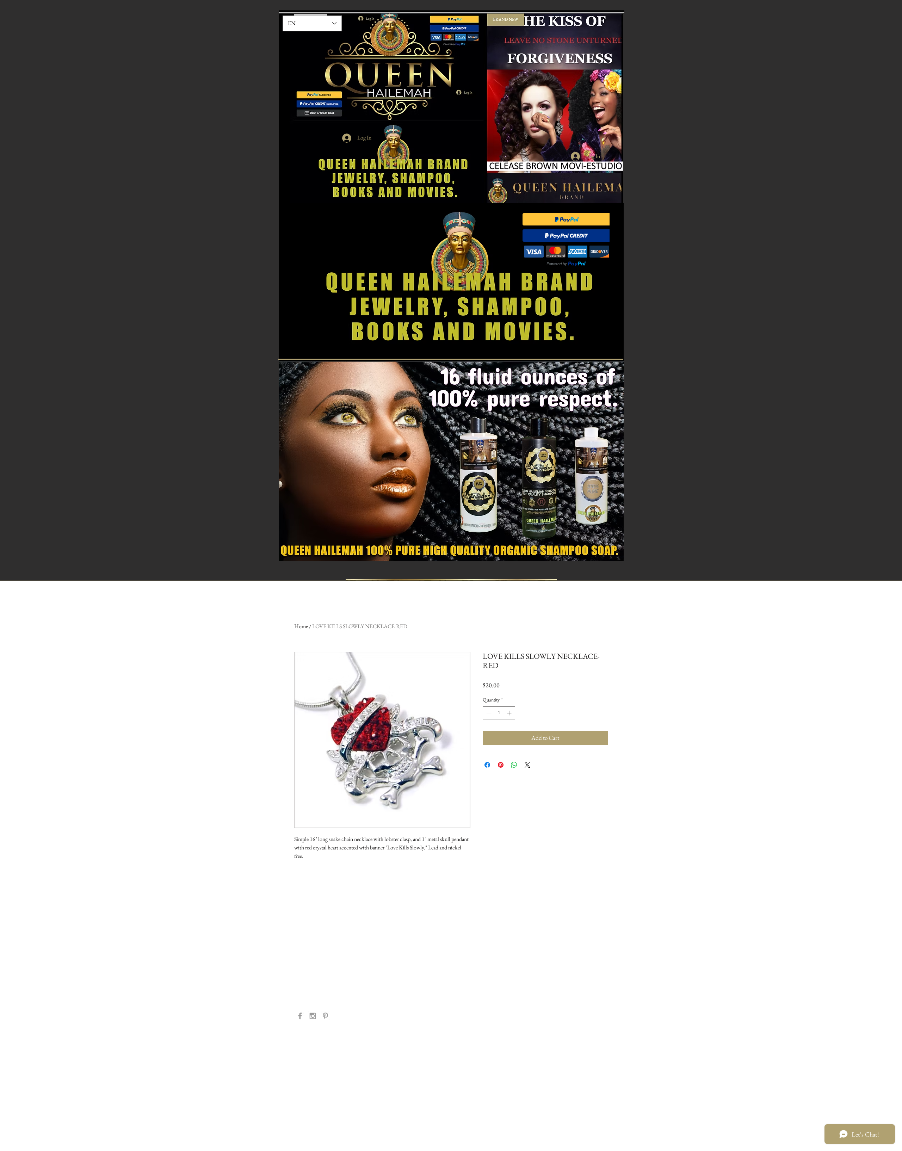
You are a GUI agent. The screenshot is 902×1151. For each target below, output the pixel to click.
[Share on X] (527, 765)
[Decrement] (488, 713)
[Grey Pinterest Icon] (325, 1015)
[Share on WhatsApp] (514, 765)
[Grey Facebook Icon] (300, 1015)
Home (301, 626)
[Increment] (509, 713)
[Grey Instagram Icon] (312, 1015)
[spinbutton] (499, 713)
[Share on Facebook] (487, 765)
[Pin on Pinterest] (500, 765)
